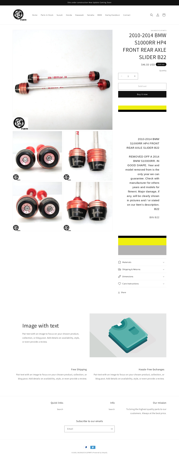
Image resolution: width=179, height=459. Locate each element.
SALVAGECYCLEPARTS (85, 453)
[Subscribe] (111, 429)
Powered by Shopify (100, 453)
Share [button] (123, 292)
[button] (152, 15)
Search (60, 409)
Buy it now (142, 94)
